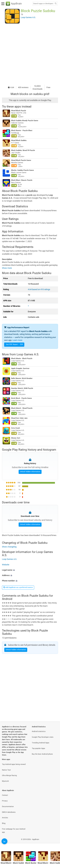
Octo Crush (15, 428)
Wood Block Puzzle (18, 111)
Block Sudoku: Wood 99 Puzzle (23, 150)
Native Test (6, 770)
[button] (30, 569)
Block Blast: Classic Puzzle (21, 180)
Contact (5, 795)
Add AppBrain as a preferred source (19, 587)
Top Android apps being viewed (14, 764)
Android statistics (39, 731)
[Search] (55, 4)
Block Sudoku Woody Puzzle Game (24, 121)
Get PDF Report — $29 (14, 344)
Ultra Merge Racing (9, 775)
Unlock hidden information (30, 472)
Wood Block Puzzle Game (21, 160)
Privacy (5, 801)
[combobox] (43, 4)
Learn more (17, 340)
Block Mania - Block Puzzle (21, 358)
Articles (5, 818)
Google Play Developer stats (42, 737)
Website (5, 564)
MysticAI (5, 781)
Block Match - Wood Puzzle (21, 408)
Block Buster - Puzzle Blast (21, 131)
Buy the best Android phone (42, 754)
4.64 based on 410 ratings (39, 289)
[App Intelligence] (4, 841)
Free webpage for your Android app (13, 830)
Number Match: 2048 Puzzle (22, 388)
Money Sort (15, 438)
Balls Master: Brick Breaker (21, 378)
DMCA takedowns (9, 812)
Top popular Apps (38, 748)
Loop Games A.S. (28, 354)
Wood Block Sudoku (18, 140)
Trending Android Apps (40, 743)
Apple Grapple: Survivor (20, 368)
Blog (3, 823)
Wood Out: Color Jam (19, 418)
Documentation (8, 807)
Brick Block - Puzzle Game (21, 398)
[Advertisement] (30, 54)
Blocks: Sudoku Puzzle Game (22, 170)
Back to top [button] (54, 843)
